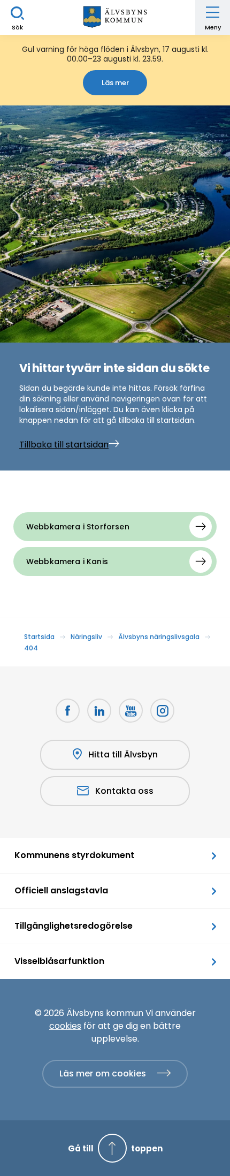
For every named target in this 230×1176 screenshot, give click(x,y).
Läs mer (115, 83)
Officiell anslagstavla (61, 890)
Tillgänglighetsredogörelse (73, 926)
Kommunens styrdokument (74, 855)
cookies (65, 1026)
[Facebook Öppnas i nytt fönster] (68, 711)
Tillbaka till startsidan (64, 444)
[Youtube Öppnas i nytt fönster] (131, 711)
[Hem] (115, 17)
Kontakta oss (124, 791)
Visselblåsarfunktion (59, 961)
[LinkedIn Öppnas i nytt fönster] (99, 711)
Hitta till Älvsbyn (123, 754)
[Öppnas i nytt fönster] (162, 711)
